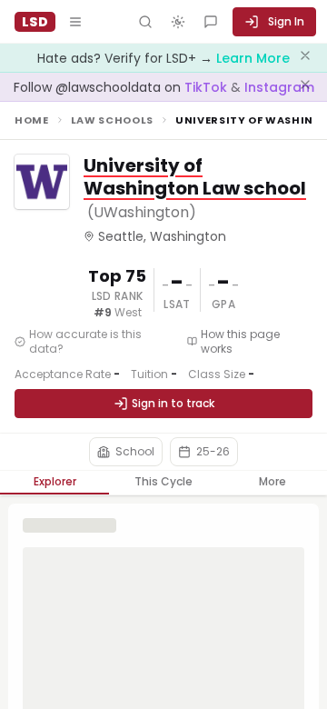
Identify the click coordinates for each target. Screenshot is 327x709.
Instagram (279, 87)
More (272, 481)
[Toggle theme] (178, 21)
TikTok (207, 87)
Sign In (286, 21)
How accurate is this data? (85, 341)
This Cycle (163, 481)
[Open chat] (210, 21)
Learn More (253, 58)
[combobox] (126, 451)
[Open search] (145, 21)
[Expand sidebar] (75, 21)
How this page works (240, 341)
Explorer (55, 481)
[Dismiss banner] (305, 58)
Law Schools (112, 120)
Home (32, 120)
